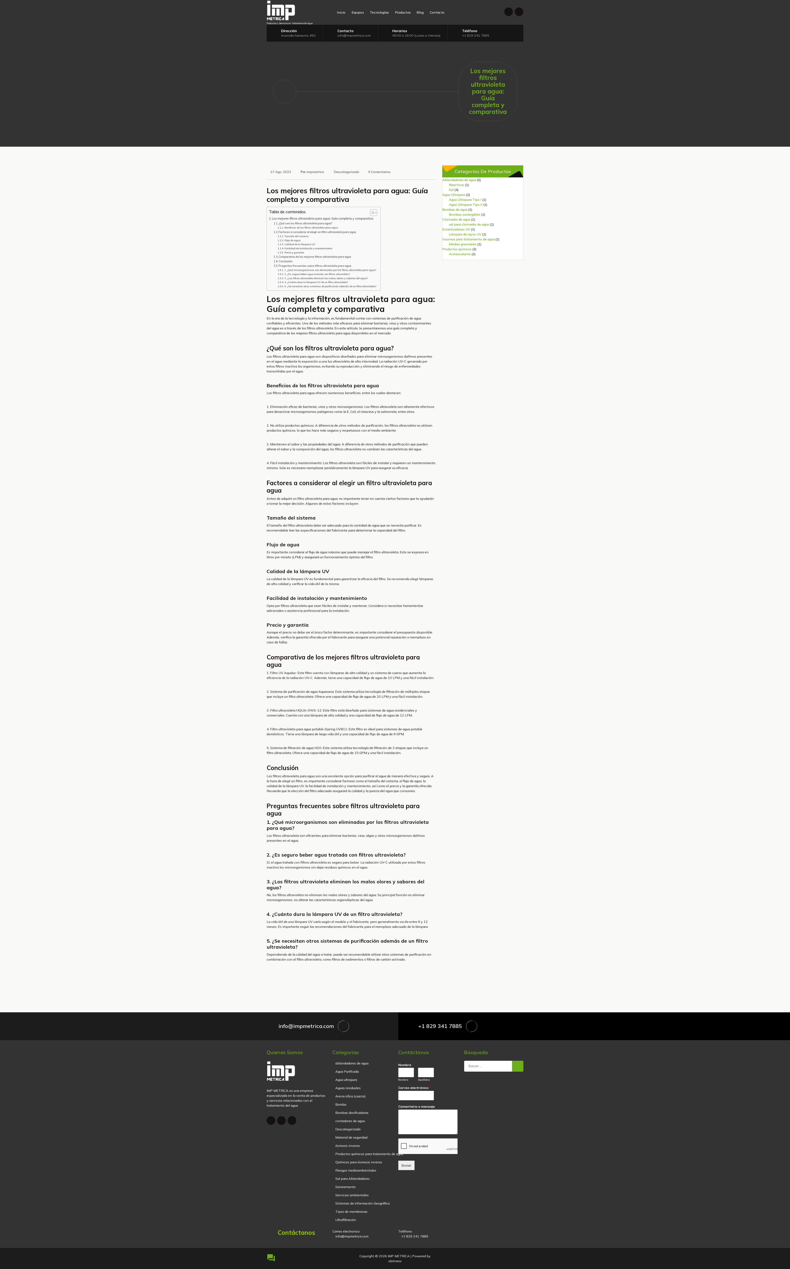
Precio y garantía (294, 252)
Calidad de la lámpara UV (300, 244)
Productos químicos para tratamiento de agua (369, 1154)
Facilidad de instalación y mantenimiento (308, 248)
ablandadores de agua (351, 1063)
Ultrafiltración (345, 1220)
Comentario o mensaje (416, 1106)
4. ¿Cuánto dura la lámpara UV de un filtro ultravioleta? (316, 282)
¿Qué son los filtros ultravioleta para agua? (305, 223)
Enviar (406, 1165)
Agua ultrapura (346, 1080)
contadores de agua (350, 1121)
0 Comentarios (379, 172)
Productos (403, 12)
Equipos (358, 12)
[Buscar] (517, 1066)
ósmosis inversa (347, 1146)
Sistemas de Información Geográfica (362, 1203)
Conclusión (286, 261)
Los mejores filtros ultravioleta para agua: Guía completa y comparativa (322, 218)
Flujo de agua (292, 240)
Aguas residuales (348, 1088)
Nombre (406, 1065)
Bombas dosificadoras (351, 1113)
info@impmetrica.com (354, 35)
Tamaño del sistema (296, 236)
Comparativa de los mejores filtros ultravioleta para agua (315, 256)
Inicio (341, 12)
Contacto (437, 12)
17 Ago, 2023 (280, 172)
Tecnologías (379, 12)
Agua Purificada (347, 1071)
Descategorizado (346, 172)
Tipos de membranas (351, 1211)
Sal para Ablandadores (352, 1179)
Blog (420, 12)
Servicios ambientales (352, 1195)
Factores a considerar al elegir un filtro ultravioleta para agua (317, 232)
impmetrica (315, 172)
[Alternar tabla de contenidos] (371, 212)
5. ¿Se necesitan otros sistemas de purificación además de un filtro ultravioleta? (330, 286)
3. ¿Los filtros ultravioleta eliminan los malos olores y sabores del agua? (326, 278)
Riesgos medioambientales (355, 1170)
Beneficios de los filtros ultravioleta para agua (311, 227)
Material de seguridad (351, 1137)
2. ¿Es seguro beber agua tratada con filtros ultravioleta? (317, 274)
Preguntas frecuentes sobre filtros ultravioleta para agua (315, 265)
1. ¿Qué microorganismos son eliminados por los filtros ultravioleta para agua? (330, 270)
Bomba (340, 1104)
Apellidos (424, 1079)
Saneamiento (345, 1187)
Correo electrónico (414, 1088)
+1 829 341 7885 (475, 35)
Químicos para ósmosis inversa (358, 1162)
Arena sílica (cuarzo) (350, 1096)
